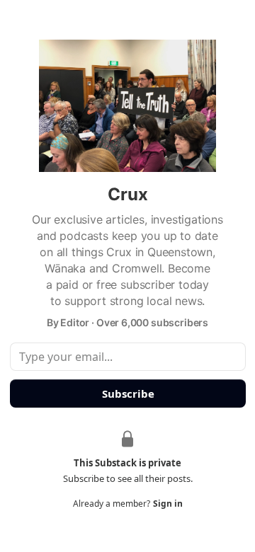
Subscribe (127, 393)
